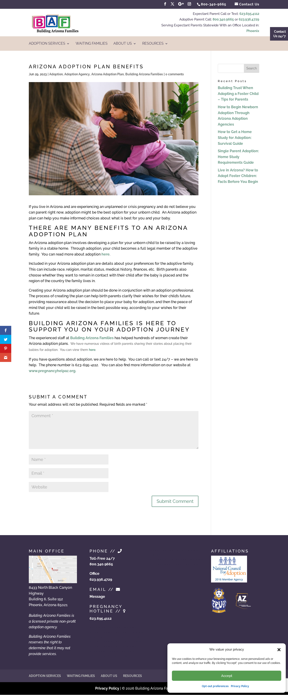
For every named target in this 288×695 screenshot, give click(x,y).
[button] (279, 649)
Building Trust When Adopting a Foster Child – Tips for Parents (238, 93)
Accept (226, 676)
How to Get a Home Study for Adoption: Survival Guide (235, 137)
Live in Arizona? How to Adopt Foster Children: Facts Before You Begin (238, 176)
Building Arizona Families (144, 74)
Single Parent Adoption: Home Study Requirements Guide (238, 157)
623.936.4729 (249, 19)
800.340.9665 (223, 19)
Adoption (56, 74)
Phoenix (252, 31)
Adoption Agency (77, 74)
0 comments (174, 74)
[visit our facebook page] (165, 4)
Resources (153, 44)
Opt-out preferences (215, 686)
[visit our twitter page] (172, 4)
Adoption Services (47, 44)
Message (97, 596)
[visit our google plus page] (181, 4)
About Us (122, 44)
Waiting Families (92, 44)
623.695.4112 (249, 14)
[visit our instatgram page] (189, 4)
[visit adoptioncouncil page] (229, 581)
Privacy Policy (240, 686)
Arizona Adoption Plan (107, 74)
